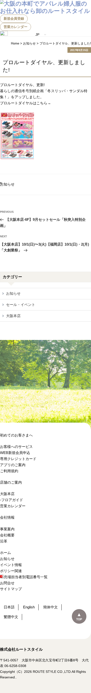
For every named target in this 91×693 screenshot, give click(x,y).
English (29, 607)
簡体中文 (50, 607)
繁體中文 (11, 617)
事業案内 (7, 529)
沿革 (3, 541)
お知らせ (7, 184)
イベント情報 (11, 565)
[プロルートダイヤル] (17, 158)
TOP (79, 619)
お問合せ (7, 583)
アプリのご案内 (12, 465)
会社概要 (7, 535)
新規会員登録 (14, 18)
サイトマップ (11, 589)
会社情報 (7, 517)
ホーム (5, 553)
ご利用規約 (9, 471)
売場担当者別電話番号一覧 (26, 577)
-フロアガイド (11, 500)
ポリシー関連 (11, 571)
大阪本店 (13, 316)
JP (37, 34)
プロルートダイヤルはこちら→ (25, 103)
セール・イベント (20, 304)
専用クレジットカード (18, 459)
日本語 (9, 607)
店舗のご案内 (11, 482)
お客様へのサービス (16, 446)
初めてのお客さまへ (16, 435)
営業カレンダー (15, 27)
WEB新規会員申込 (15, 453)
